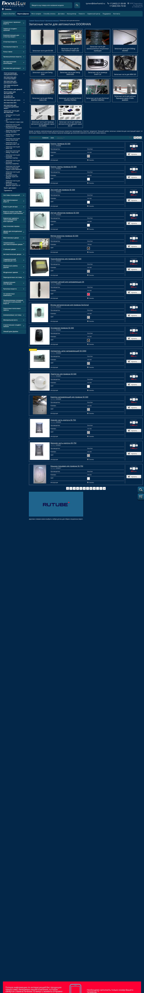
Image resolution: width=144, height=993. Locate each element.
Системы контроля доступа (11, 86)
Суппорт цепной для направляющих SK (67, 282)
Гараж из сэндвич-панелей (10, 29)
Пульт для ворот (10, 188)
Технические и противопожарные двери (13, 243)
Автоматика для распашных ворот (10, 82)
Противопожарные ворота (10, 201)
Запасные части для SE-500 (13, 115)
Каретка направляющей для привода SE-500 (69, 397)
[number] (101, 488)
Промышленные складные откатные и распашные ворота (13, 301)
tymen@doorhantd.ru (95, 3)
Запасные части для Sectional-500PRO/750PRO (13, 156)
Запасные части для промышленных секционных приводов (14, 126)
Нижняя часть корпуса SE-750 (63, 420)
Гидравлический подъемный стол (9, 260)
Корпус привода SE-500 (60, 143)
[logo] (13, 3)
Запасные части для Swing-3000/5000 (13, 139)
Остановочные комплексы (9, 294)
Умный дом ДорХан (10, 331)
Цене (52, 137)
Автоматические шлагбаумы (9, 62)
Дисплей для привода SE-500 (63, 190)
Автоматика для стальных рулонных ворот (11, 106)
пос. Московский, (138, 5)
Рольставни (7, 52)
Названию (45, 137)
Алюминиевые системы (12, 315)
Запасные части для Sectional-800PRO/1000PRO (13, 162)
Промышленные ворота (12, 57)
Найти (77, 5)
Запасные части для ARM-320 (13, 147)
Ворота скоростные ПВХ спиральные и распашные (13, 212)
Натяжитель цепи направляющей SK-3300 (68, 351)
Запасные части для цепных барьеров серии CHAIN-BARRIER (14, 167)
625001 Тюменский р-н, (136, 3)
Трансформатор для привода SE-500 (66, 259)
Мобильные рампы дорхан (10, 266)
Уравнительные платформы (9, 283)
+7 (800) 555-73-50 (117, 6)
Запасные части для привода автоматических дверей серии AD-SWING (13, 175)
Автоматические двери (12, 254)
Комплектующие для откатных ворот (11, 36)
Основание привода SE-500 (62, 328)
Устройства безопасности (9, 96)
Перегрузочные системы (12, 277)
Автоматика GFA (10, 103)
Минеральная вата (10, 320)
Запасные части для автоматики (11, 111)
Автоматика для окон (12, 100)
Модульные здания (10, 272)
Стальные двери (9, 249)
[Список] (135, 137)
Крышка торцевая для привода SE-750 (67, 466)
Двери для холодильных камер (12, 232)
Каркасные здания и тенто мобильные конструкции (11, 219)
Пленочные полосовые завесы (12, 309)
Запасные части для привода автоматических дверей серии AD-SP (13, 183)
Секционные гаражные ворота (11, 23)
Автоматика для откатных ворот (10, 78)
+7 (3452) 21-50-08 (117, 3)
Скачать (91, 160)
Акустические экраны (11, 226)
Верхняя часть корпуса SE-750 (63, 443)
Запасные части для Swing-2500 (13, 135)
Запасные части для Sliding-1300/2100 (13, 151)
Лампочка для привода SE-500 (63, 374)
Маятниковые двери (11, 238)
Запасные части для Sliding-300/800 (13, 131)
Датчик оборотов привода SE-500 (65, 213)
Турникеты (8, 190)
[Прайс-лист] (140, 137)
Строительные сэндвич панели (12, 325)
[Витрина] (137, 137)
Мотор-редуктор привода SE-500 (64, 236)
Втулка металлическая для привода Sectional (70, 305)
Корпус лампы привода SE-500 (64, 167)
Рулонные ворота (10, 289)
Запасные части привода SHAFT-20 (12, 143)
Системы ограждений (11, 195)
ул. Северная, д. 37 (137, 7)
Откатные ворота (10, 42)
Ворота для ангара (10, 207)
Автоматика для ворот (12, 68)
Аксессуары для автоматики (10, 92)
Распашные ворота (10, 47)
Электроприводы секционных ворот (11, 73)
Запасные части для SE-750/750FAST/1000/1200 (14, 120)
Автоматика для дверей (13, 89)
